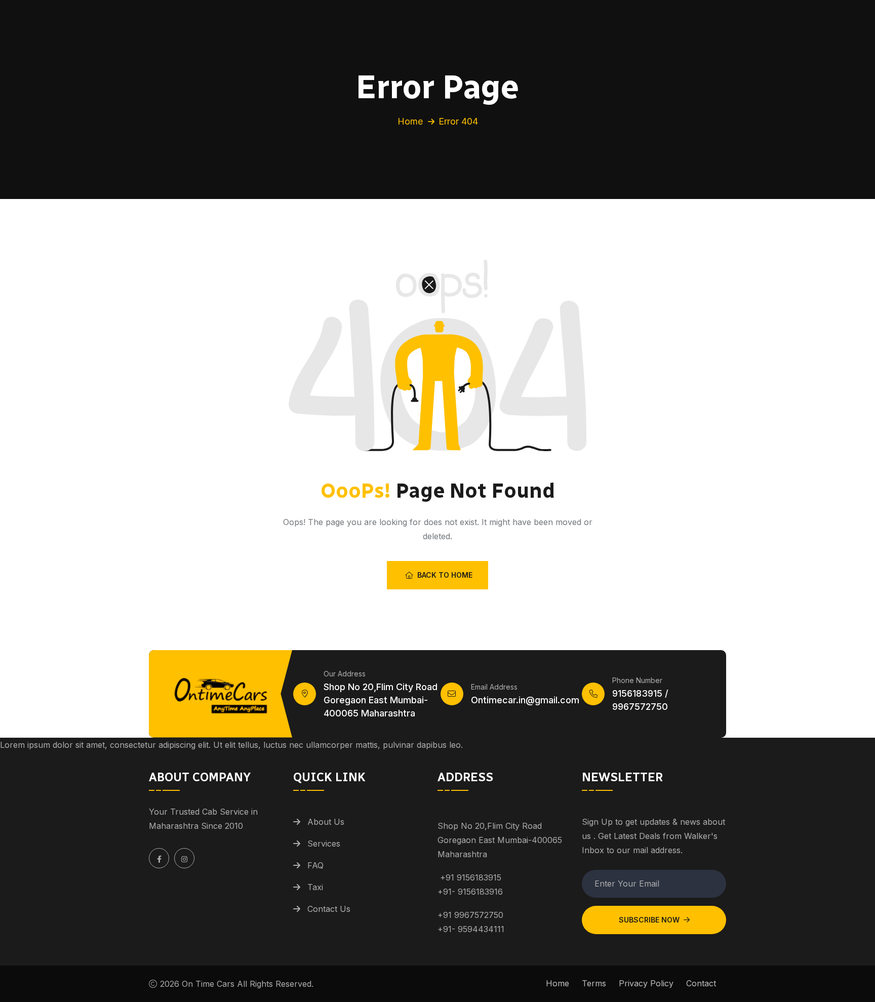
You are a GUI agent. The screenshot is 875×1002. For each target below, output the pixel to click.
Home (410, 121)
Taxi (315, 887)
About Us (325, 822)
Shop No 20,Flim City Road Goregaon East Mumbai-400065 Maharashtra (380, 700)
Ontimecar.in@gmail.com (525, 700)
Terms (594, 983)
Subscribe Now (649, 919)
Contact (701, 983)
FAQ (315, 865)
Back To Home (444, 575)
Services (323, 843)
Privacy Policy (646, 983)
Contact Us (328, 909)
